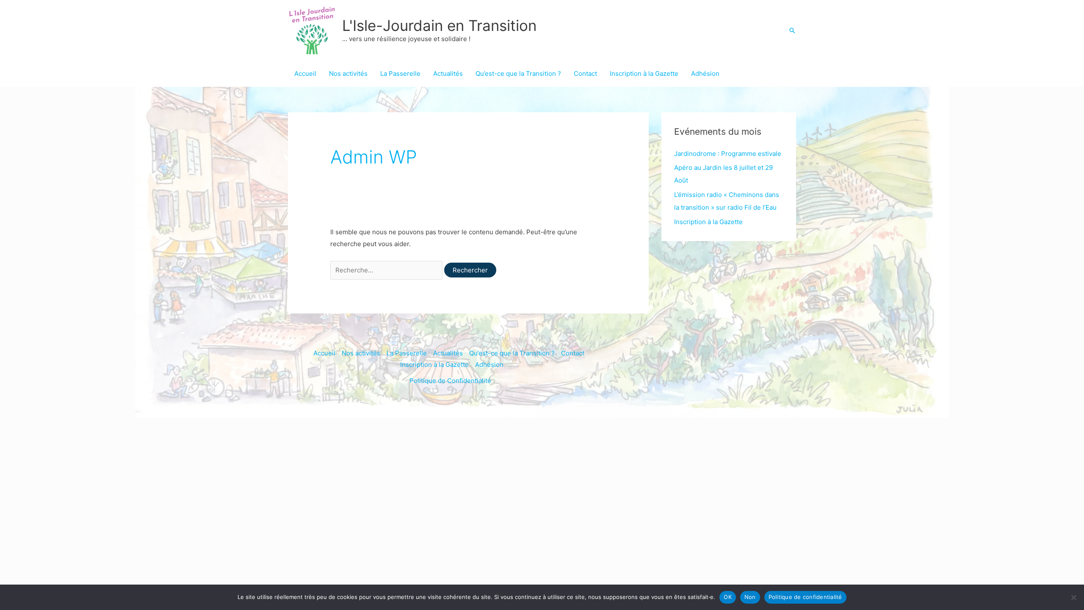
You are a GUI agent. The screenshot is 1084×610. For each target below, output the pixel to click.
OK (728, 596)
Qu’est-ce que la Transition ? (518, 73)
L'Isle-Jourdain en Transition (439, 25)
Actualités (448, 73)
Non (750, 596)
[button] (792, 30)
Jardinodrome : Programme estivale (727, 154)
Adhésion (705, 73)
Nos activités (348, 73)
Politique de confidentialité (805, 596)
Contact (585, 73)
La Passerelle (400, 73)
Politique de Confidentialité (450, 381)
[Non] (1073, 597)
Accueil (305, 73)
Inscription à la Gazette (644, 73)
